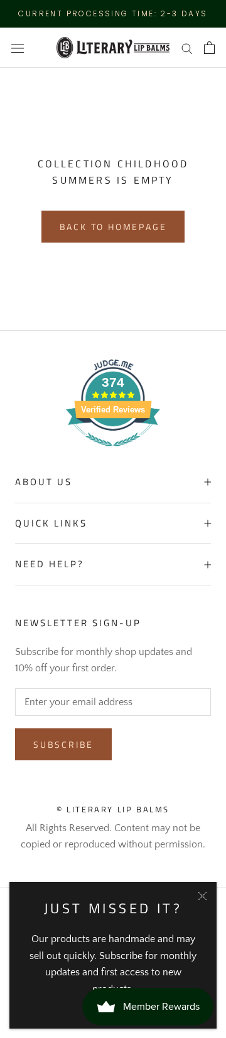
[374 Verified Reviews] (113, 453)
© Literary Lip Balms (113, 809)
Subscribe (63, 744)
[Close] (202, 896)
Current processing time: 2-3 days (112, 13)
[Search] (187, 47)
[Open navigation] (17, 48)
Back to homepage (113, 226)
